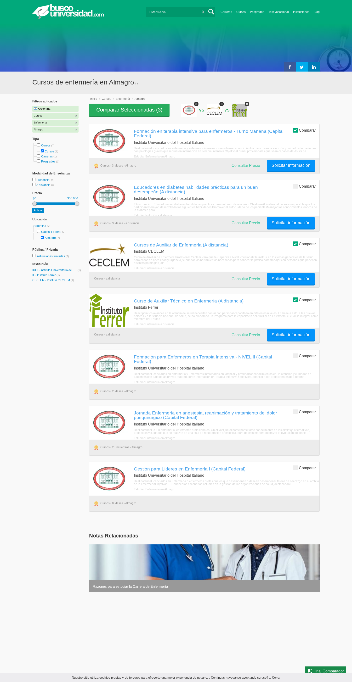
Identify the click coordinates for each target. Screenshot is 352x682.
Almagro (50, 238)
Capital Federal (51, 232)
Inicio (93, 99)
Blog (317, 12)
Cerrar (276, 677)
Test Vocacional (278, 12)
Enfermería (123, 99)
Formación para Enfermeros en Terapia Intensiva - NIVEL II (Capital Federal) (203, 359)
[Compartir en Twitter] (302, 67)
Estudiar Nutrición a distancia (153, 215)
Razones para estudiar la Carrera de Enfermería (130, 586)
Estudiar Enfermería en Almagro (154, 156)
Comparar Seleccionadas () (129, 110)
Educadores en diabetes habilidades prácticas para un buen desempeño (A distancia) (196, 189)
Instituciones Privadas (52, 256)
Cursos (241, 12)
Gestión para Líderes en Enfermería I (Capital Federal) (189, 468)
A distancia (43, 185)
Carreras (226, 12)
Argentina (40, 226)
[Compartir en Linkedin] (314, 67)
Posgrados (257, 12)
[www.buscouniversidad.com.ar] (68, 18)
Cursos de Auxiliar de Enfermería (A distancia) (181, 244)
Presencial (43, 180)
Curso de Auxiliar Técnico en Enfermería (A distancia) (189, 300)
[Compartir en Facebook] (290, 67)
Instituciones (301, 12)
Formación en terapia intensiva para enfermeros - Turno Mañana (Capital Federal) (209, 133)
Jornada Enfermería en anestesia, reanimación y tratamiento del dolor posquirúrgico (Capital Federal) (205, 415)
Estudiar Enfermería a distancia (154, 268)
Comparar (307, 130)
